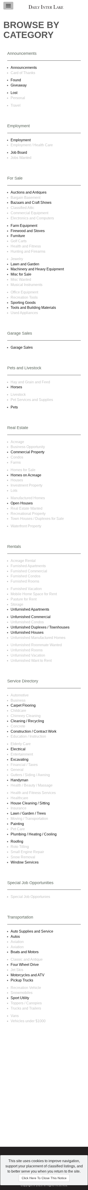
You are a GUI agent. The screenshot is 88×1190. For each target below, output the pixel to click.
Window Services (25, 862)
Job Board (19, 152)
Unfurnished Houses (27, 632)
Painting (17, 824)
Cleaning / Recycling (27, 721)
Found (16, 80)
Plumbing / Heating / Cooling (34, 834)
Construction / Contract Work (33, 731)
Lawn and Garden (25, 264)
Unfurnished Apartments (30, 609)
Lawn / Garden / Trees (28, 813)
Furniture (18, 236)
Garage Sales (22, 347)
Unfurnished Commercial (31, 617)
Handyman (19, 780)
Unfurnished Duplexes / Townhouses (40, 627)
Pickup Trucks (22, 980)
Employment (21, 140)
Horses (16, 387)
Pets (14, 407)
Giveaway (19, 85)
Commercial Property (27, 452)
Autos (15, 936)
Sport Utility (20, 998)
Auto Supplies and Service (32, 931)
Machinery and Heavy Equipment (37, 269)
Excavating (19, 759)
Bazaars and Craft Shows (31, 202)
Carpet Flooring (23, 705)
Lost (14, 93)
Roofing (17, 841)
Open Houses (22, 503)
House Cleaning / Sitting (30, 803)
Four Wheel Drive (25, 965)
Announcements (24, 68)
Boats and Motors (25, 952)
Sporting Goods (23, 303)
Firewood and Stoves (28, 231)
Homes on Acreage (26, 475)
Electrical (18, 749)
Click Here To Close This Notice (44, 1178)
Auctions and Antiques (28, 192)
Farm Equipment (24, 226)
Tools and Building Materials (33, 307)
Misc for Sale (21, 274)
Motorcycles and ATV (27, 975)
